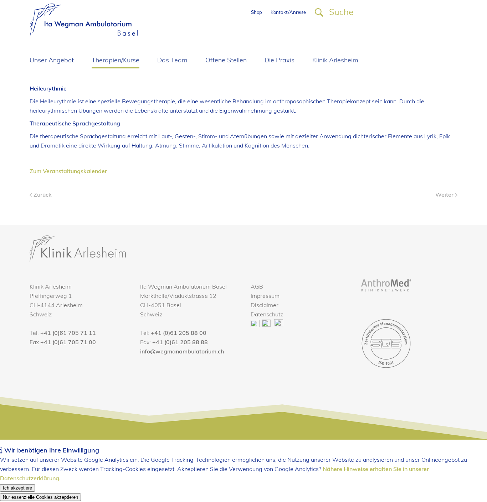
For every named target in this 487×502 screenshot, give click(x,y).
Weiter (445, 195)
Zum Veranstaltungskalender (68, 172)
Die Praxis (279, 61)
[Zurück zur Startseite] (84, 20)
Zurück (42, 195)
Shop (256, 12)
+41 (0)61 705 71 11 (68, 333)
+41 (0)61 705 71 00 (68, 343)
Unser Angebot (52, 61)
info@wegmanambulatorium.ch (182, 352)
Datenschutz (267, 315)
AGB (257, 287)
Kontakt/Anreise (288, 12)
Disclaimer (264, 306)
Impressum (265, 296)
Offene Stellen (226, 61)
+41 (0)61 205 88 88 (180, 343)
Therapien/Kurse (115, 61)
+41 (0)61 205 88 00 (178, 333)
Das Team (172, 61)
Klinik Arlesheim (335, 61)
